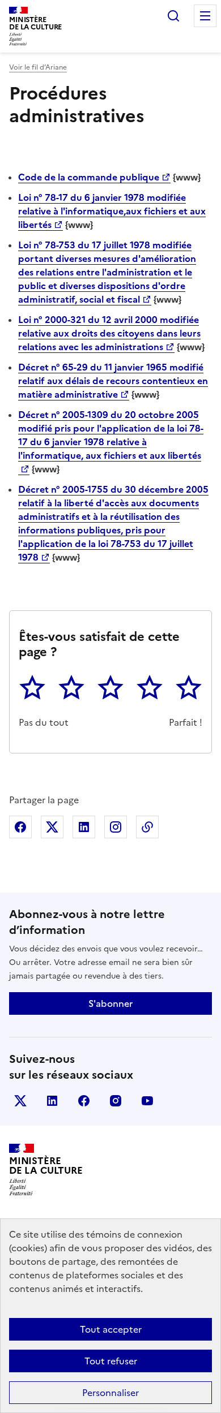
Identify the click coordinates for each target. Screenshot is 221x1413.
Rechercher (173, 16)
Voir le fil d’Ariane (38, 67)
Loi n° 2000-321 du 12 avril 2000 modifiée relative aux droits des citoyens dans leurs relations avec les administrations (109, 333)
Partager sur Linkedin (84, 827)
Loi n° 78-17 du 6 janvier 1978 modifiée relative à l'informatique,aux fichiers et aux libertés (112, 211)
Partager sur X (52, 827)
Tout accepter (111, 1329)
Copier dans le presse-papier (147, 827)
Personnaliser (110, 1392)
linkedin (52, 1100)
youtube (147, 1100)
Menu (205, 16)
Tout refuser (110, 1361)
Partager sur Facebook (20, 827)
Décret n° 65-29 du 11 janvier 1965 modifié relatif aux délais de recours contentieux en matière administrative (113, 380)
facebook (84, 1100)
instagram (115, 1100)
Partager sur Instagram (115, 827)
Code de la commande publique (88, 177)
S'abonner (110, 1003)
